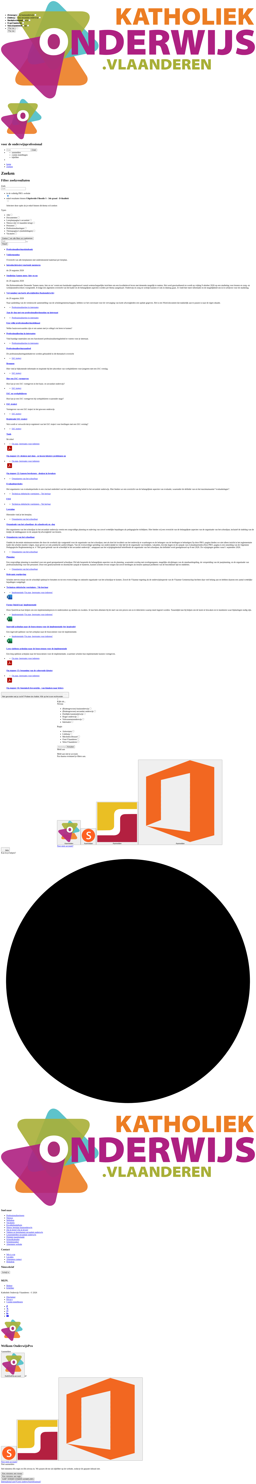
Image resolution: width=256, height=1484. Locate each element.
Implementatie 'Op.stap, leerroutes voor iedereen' (32, 592)
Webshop (10, 1220)
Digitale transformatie (15, 1237)
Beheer (9, 1285)
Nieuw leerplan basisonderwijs (19, 1227)
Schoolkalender (12, 1239)
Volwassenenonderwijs (72, 719)
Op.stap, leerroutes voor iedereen (25, 444)
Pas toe (11, 31)
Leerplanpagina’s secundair (17, 220)
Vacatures (10, 233)
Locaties (9, 1257)
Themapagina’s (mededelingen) (19, 231)
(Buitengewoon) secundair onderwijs (77, 711)
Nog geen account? (65, 846)
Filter (4, 244)
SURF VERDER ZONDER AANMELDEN (17, 1479)
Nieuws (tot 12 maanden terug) (19, 223)
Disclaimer (10, 1297)
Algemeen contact (14, 1259)
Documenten (11, 217)
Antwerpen (67, 731)
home (8, 164)
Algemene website (14, 1244)
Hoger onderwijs (69, 717)
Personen (10, 225)
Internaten (66, 722)
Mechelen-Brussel (70, 737)
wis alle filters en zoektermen (21, 238)
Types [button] (3, 210)
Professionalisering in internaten (25, 307)
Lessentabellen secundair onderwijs (21, 1235)
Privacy (9, 1299)
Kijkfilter (10, 1288)
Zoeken (9, 167)
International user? (9, 1482)
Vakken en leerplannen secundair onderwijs (24, 1232)
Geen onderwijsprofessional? (29, 1482)
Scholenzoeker (12, 1242)
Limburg (66, 734)
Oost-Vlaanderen (69, 739)
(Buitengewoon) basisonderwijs (75, 709)
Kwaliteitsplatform (14, 1225)
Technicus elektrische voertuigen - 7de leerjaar (31, 494)
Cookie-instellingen (14, 1302)
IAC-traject (16, 358)
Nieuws (9, 1218)
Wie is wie (10, 1254)
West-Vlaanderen (69, 742)
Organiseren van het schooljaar (25, 478)
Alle (8, 215)
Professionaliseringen (15, 228)
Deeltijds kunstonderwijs (72, 714)
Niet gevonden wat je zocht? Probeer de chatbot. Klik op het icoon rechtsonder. (32, 697)
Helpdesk (10, 1262)
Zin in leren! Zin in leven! (17, 1230)
